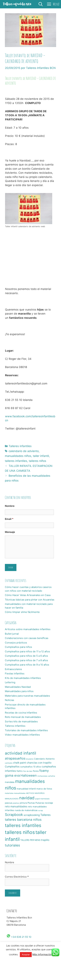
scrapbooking (32, 815)
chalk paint (19, 762)
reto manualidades (16, 806)
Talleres (45, 815)
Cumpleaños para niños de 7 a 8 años (26, 660)
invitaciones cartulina (46, 776)
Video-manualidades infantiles (22, 734)
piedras (16, 803)
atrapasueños (15, 758)
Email (9, 518)
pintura (23, 803)
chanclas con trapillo (39, 762)
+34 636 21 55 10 (20, 936)
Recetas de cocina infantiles (21, 712)
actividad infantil (20, 753)
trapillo (45, 839)
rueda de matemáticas (26, 810)
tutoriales (12, 845)
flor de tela (27, 771)
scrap (40, 810)
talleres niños (37, 461)
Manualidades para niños (19, 691)
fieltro (20, 771)
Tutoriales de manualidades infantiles (26, 730)
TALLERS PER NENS (30, 840)
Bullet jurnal (12, 633)
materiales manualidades (15, 793)
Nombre (9, 505)
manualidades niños (18, 456)
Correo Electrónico (17, 876)
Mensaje (10, 532)
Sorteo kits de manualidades (21, 721)
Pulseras (39, 803)
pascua (8, 803)
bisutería (29, 759)
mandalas (9, 782)
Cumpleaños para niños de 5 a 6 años (26, 655)
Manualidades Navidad (18, 686)
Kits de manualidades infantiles (23, 678)
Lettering (10, 682)
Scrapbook (14, 815)
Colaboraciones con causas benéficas (26, 638)
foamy (44, 771)
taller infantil (41, 456)
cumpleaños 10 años (30, 766)
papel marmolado (42, 799)
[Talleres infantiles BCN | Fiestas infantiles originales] (17, 4)
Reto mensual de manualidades (23, 716)
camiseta (8, 763)
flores (36, 771)
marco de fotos (44, 788)
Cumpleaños (12, 766)
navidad (26, 797)
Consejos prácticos (16, 642)
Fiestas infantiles (14, 673)
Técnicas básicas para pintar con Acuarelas (29, 599)
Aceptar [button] (26, 954)
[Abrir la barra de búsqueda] (40, 4)
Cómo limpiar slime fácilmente (22, 612)
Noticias (9, 700)
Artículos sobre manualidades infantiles (27, 629)
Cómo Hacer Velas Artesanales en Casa (27, 595)
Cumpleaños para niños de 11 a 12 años (27, 651)
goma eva (12, 775)
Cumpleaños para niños (18, 646)
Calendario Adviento (44, 758)
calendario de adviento (24, 451)
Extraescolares (13, 669)
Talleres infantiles (20, 446)
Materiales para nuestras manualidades (27, 695)
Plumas (31, 803)
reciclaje (49, 803)
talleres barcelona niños (23, 820)
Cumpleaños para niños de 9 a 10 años (27, 664)
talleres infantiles (16, 461)
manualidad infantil (26, 788)
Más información (42, 954)
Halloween (28, 775)
